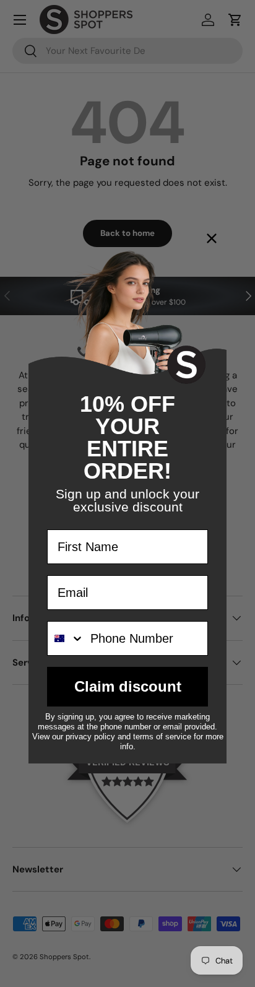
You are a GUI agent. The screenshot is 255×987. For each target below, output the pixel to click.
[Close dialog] (212, 238)
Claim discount (127, 686)
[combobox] (66, 638)
